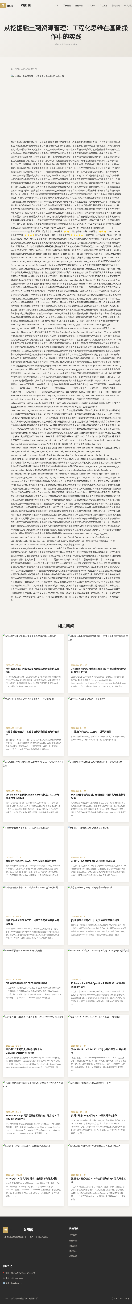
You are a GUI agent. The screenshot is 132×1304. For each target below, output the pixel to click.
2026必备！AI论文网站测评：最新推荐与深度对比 (31, 1178)
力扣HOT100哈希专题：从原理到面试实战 (93, 860)
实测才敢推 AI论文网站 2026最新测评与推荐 (94, 1115)
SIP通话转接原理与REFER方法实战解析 (27, 983)
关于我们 (67, 5)
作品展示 (104, 5)
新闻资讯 (116, 5)
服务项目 (79, 5)
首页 (57, 5)
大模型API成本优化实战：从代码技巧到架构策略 (31, 860)
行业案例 (91, 5)
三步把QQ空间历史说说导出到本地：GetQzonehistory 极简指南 (25, 1051)
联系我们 (128, 5)
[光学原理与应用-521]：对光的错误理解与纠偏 (95, 920)
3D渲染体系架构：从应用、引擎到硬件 (91, 731)
